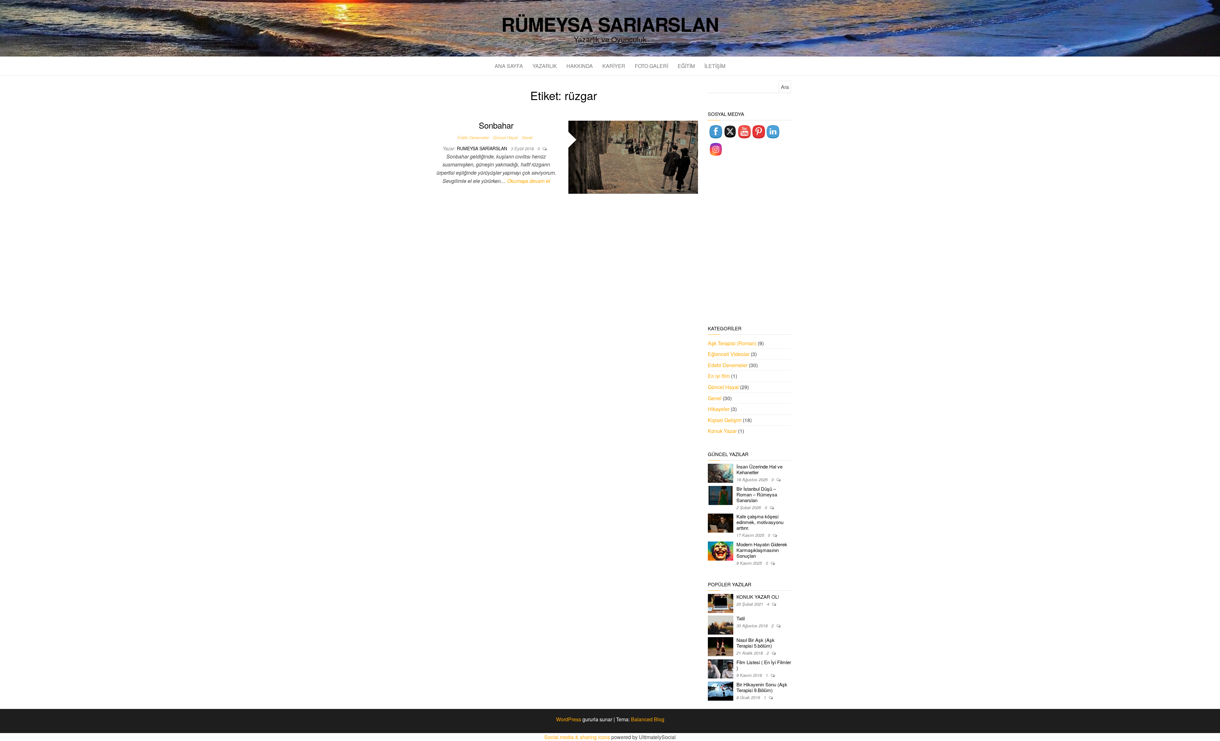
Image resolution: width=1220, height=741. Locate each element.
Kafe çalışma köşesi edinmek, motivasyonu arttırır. (759, 522)
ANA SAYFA (509, 66)
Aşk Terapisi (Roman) (732, 343)
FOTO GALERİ (651, 66)
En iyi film (719, 376)
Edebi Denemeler (473, 137)
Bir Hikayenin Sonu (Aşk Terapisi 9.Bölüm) (761, 687)
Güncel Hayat (505, 137)
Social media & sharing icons (577, 737)
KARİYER (613, 66)
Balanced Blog (647, 719)
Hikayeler (718, 409)
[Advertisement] (749, 241)
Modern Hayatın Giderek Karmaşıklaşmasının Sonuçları (761, 550)
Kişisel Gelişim (725, 420)
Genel (527, 137)
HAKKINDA (579, 66)
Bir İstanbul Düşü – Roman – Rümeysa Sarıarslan (756, 494)
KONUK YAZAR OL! (757, 596)
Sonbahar (496, 125)
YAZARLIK (544, 66)
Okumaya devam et (528, 181)
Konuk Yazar (722, 430)
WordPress (568, 719)
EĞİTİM (686, 66)
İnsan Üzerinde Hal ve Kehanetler (759, 469)
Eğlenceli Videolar (728, 354)
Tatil (740, 618)
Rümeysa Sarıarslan (609, 23)
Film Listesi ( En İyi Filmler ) (763, 665)
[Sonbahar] (633, 156)
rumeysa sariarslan (482, 148)
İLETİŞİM (714, 66)
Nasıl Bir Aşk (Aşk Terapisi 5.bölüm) (755, 643)
